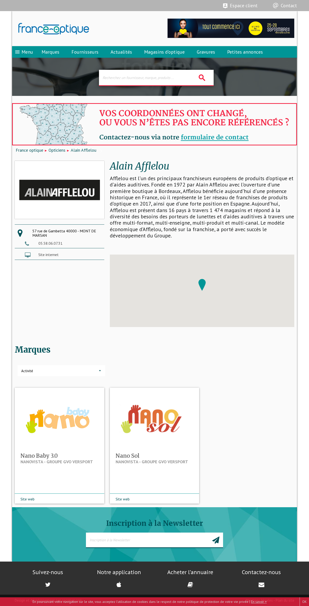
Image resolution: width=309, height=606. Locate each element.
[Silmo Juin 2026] (231, 37)
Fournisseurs (84, 52)
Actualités (121, 52)
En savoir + (259, 601)
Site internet (48, 254)
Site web (28, 499)
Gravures (206, 52)
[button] (202, 285)
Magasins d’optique (164, 52)
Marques (50, 52)
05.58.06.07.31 (50, 243)
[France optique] (83, 29)
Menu (23, 52)
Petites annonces (245, 52)
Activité (27, 371)
